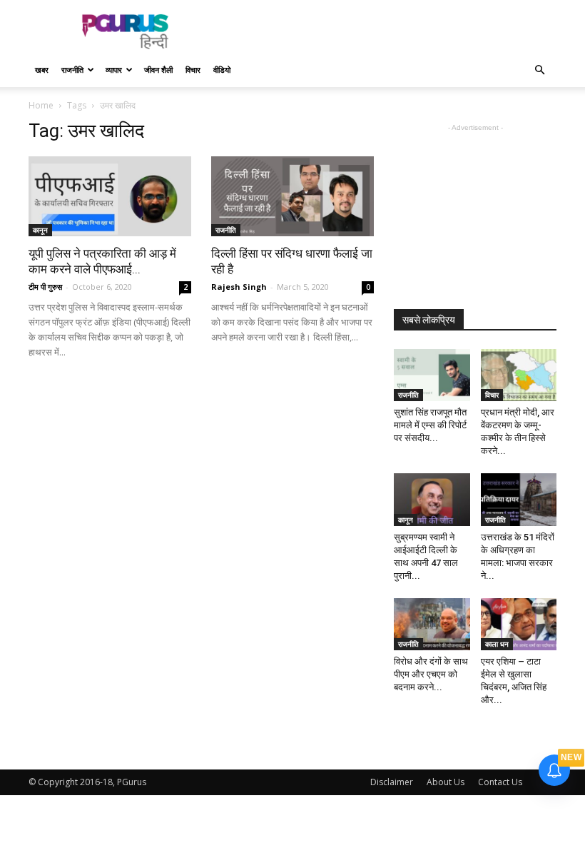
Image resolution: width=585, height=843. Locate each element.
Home (41, 105)
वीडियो (221, 69)
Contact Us (500, 782)
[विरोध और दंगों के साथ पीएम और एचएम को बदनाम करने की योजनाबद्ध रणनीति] (432, 624)
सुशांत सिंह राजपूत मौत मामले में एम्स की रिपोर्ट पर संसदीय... (430, 425)
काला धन (497, 644)
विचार (192, 69)
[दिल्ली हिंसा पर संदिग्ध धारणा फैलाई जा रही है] (292, 196)
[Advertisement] (389, 31)
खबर (42, 69)
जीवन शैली (158, 69)
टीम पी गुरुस (45, 286)
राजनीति (72, 69)
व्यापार (114, 69)
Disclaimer (391, 782)
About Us (445, 782)
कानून (40, 230)
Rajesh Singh (239, 286)
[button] (539, 70)
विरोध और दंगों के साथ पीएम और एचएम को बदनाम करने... (431, 674)
